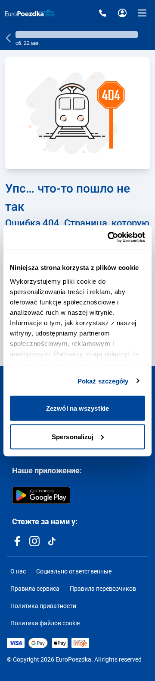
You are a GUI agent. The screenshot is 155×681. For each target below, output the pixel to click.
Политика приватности (43, 605)
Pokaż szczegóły (103, 380)
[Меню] (142, 13)
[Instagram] (34, 541)
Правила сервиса (34, 588)
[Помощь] (102, 13)
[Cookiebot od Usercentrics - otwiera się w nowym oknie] (109, 237)
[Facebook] (17, 541)
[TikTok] (51, 541)
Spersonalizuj (72, 436)
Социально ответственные (74, 571)
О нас (18, 571)
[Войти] (122, 13)
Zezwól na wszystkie (77, 408)
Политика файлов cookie (45, 623)
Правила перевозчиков (103, 588)
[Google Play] (41, 495)
